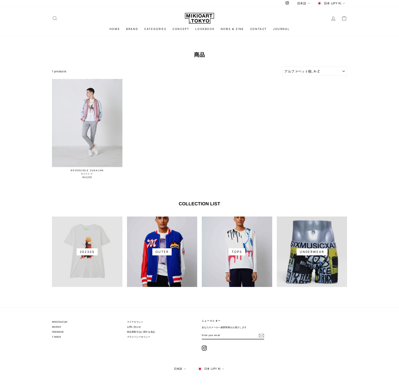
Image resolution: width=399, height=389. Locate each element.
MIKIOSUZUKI (60, 321)
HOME (115, 29)
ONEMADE (58, 331)
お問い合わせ (134, 326)
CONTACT (258, 29)
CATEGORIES (155, 29)
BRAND (132, 29)
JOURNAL (281, 29)
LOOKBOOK (204, 29)
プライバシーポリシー (138, 336)
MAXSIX (56, 326)
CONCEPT (180, 29)
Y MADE (56, 336)
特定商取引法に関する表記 (141, 331)
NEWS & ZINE (232, 29)
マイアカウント (135, 321)
